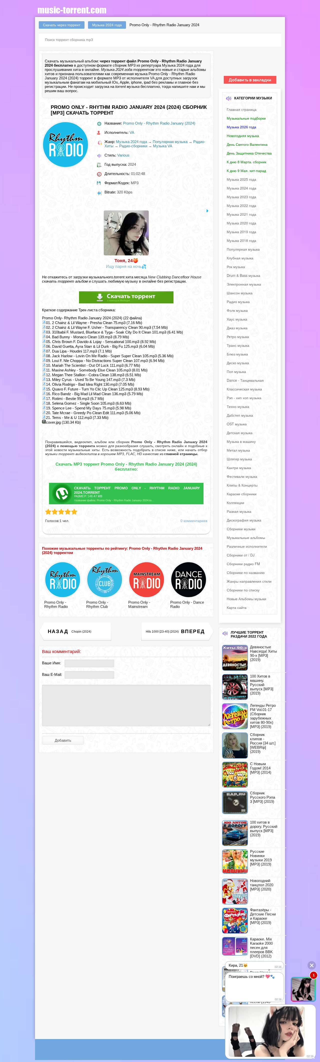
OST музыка (237, 423)
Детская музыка (239, 432)
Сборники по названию (246, 572)
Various (123, 155)
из (178, 454)
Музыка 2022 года (241, 205)
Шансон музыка (239, 292)
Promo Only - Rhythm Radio (56, 604)
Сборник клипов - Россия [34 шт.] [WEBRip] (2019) (263, 743)
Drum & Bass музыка (243, 275)
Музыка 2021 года (241, 214)
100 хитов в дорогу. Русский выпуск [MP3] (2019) (263, 828)
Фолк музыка (237, 310)
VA (152, 78)
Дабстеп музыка (240, 415)
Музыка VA (162, 146)
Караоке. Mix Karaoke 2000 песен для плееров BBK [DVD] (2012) (261, 947)
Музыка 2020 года (241, 222)
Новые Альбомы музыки (246, 598)
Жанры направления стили (249, 581)
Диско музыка (238, 362)
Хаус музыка (237, 319)
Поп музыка (236, 371)
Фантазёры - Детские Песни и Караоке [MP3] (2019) (263, 916)
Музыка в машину (241, 441)
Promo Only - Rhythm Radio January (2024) (159, 123)
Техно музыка (238, 406)
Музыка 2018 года (241, 240)
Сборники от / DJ (240, 554)
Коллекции (235, 502)
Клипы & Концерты (242, 485)
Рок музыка (236, 266)
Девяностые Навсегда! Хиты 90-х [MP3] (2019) (263, 653)
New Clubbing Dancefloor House (174, 277)
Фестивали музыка (242, 476)
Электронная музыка (244, 284)
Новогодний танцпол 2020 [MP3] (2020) (261, 885)
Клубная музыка (240, 257)
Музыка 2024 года (131, 142)
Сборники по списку (243, 589)
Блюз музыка (237, 354)
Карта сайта (236, 607)
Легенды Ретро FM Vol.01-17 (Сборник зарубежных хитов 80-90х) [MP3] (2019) (263, 716)
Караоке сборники (241, 493)
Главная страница (241, 109)
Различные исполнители (247, 546)
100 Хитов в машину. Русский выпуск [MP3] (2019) (261, 684)
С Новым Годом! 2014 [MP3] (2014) (260, 768)
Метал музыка (238, 450)
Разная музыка (239, 511)
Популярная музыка (170, 142)
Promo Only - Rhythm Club (97, 604)
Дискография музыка (244, 520)
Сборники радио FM (243, 563)
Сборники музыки (241, 528)
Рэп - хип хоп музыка (244, 397)
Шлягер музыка (239, 458)
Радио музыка (238, 301)
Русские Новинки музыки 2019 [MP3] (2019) (261, 857)
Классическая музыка (244, 388)
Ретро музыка (238, 336)
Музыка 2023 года (241, 196)
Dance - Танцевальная (245, 380)
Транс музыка (238, 345)
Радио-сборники (133, 146)
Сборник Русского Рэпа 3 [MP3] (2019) (262, 797)
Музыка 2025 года (241, 179)
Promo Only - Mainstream (139, 604)
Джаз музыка (237, 327)
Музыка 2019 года (241, 231)
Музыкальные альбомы (246, 537)
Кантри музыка (239, 467)
